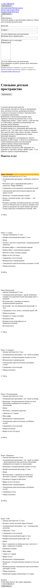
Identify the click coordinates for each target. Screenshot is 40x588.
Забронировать (6, 6)
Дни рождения (6, 8)
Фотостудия (5, 10)
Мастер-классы (17, 8)
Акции (12, 10)
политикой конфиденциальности (10, 71)
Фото (17, 10)
